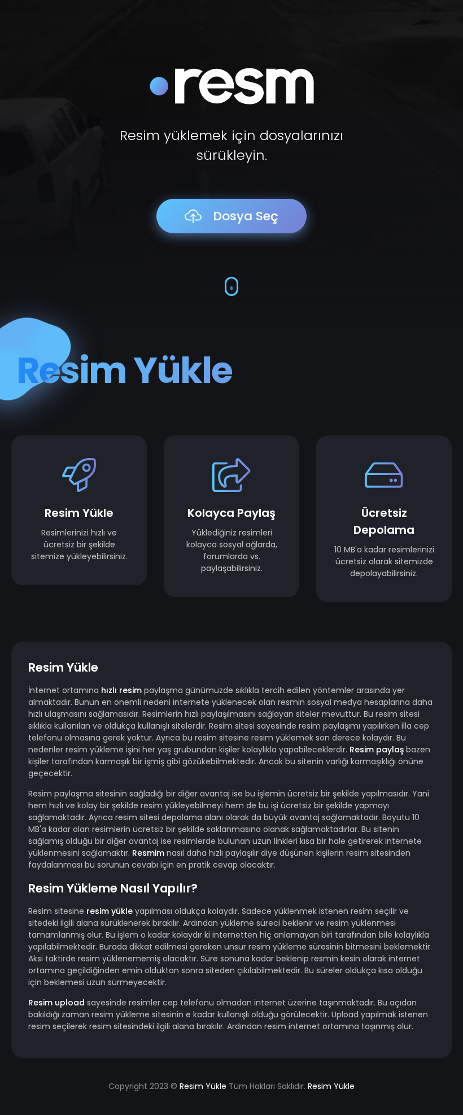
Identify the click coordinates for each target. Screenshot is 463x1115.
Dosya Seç (245, 216)
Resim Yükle (124, 370)
